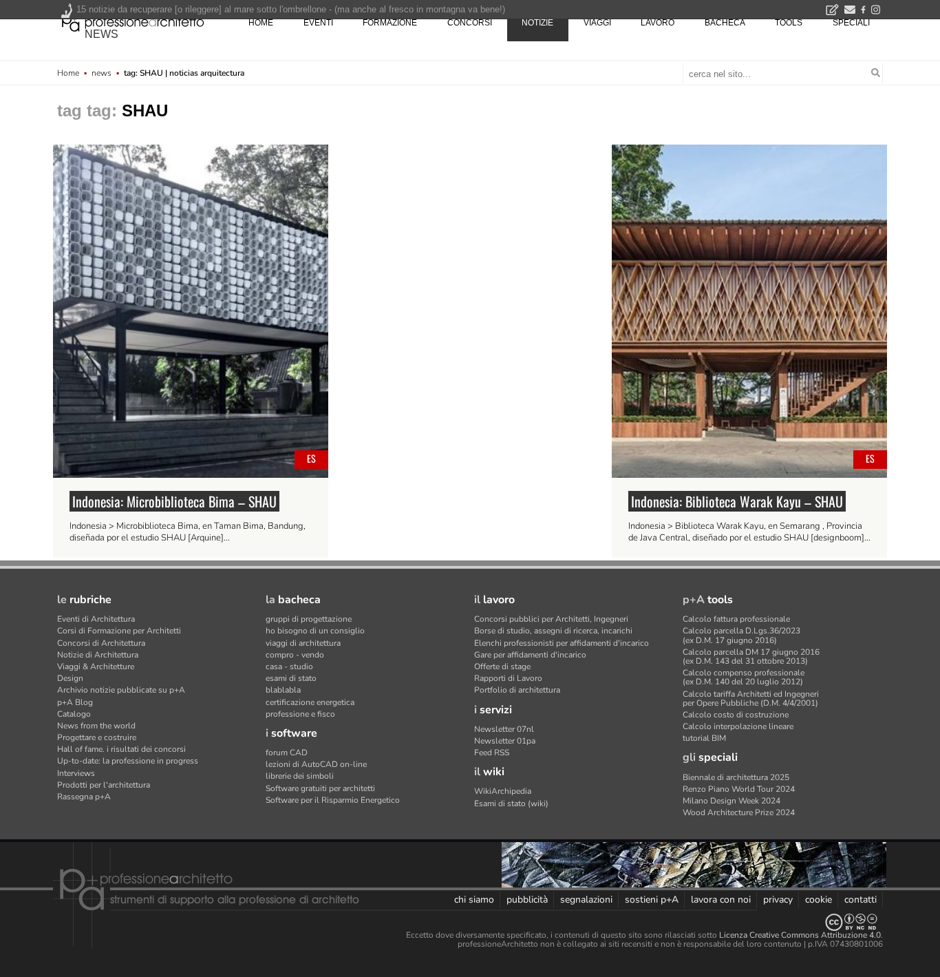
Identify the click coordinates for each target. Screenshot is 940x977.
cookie (818, 899)
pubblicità (527, 899)
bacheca (725, 23)
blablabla (283, 689)
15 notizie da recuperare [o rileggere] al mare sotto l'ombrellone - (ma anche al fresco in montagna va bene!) (290, 9)
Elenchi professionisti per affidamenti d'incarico (561, 643)
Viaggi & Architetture (95, 666)
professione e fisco (300, 713)
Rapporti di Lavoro (508, 678)
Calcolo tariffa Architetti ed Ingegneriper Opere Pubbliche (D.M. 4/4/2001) (751, 698)
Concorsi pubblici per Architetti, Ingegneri (551, 618)
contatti (860, 899)
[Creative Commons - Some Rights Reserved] (470, 922)
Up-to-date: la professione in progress (127, 760)
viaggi (597, 23)
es (311, 458)
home (260, 23)
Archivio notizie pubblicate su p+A (121, 689)
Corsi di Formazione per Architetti (119, 630)
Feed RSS (491, 752)
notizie (537, 23)
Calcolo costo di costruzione (736, 714)
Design (70, 678)
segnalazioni (586, 899)
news (101, 34)
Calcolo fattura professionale (736, 618)
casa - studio (289, 666)
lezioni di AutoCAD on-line (316, 764)
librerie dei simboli (300, 775)
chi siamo (474, 899)
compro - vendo (295, 654)
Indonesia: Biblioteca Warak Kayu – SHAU (737, 501)
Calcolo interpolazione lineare (738, 726)
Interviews (76, 773)
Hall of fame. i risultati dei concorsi (121, 749)
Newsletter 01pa (504, 740)
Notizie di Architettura (97, 654)
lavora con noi (721, 899)
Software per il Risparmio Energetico (333, 800)
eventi (318, 23)
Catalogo (74, 713)
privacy (778, 899)
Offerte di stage (502, 666)
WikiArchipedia (502, 791)
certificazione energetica (310, 702)
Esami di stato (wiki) (511, 803)
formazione (390, 23)
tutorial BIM (704, 738)
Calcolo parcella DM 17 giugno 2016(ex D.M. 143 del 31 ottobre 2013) (751, 656)
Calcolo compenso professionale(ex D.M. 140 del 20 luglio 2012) (743, 677)
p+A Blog (75, 702)
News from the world (96, 725)
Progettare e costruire (96, 737)
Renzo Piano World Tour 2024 (739, 789)
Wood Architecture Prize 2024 (739, 812)
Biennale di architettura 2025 (736, 777)
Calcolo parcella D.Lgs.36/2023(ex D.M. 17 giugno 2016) (741, 635)
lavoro (657, 23)
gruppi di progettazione (309, 618)
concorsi (469, 23)
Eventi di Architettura (96, 618)
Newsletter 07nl (504, 729)
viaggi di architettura (303, 643)
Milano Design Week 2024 (731, 800)
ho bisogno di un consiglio (315, 630)
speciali (851, 23)
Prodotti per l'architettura (103, 784)
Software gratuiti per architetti (320, 788)
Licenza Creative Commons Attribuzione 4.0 (800, 935)
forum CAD (287, 752)
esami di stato (291, 678)
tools (788, 23)
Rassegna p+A (84, 796)
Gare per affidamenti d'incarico (530, 654)
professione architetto (132, 21)
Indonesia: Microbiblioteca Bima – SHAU (174, 501)
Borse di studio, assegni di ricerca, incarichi (553, 630)
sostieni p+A (652, 899)
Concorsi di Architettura (101, 643)
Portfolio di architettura (517, 689)
